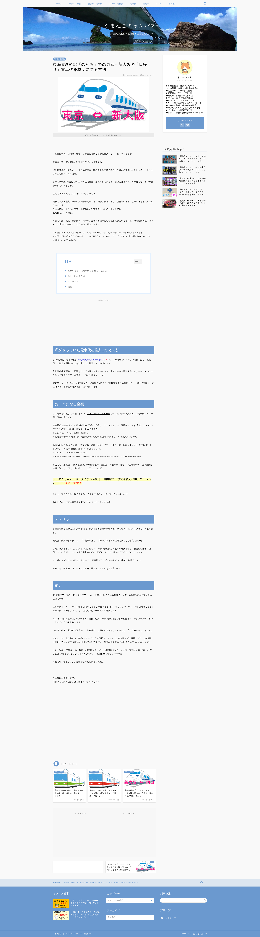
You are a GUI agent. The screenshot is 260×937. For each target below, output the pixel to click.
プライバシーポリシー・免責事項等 (79, 934)
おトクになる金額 (76, 276)
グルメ (159, 3)
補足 (70, 287)
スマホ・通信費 (116, 3)
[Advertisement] (103, 321)
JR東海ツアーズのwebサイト (91, 360)
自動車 (146, 3)
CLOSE (138, 261)
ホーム (59, 3)
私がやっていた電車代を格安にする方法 (87, 270)
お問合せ (58, 934)
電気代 (133, 3)
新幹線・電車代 (95, 3)
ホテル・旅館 (75, 3)
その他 (172, 3)
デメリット (73, 281)
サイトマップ (170, 918)
